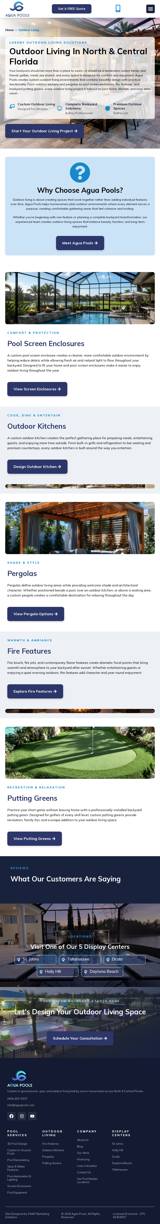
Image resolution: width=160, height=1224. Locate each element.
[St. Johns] (19, 960)
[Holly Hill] (41, 972)
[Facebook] (11, 1116)
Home (9, 30)
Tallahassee (78, 959)
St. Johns (31, 959)
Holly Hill (53, 971)
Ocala (117, 959)
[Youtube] (32, 1116)
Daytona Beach (104, 971)
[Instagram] (22, 1116)
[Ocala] (108, 960)
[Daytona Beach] (86, 972)
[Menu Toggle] (150, 9)
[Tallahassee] (63, 960)
